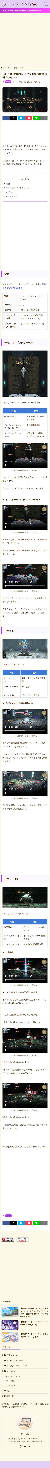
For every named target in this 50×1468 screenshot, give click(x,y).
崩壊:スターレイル (14, 1355)
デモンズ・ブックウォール (17, 187)
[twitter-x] (21, 1446)
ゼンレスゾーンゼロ (14, 1360)
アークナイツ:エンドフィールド (19, 1365)
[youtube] (25, 1446)
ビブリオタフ (12, 196)
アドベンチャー (11, 1386)
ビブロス (10, 192)
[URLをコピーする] (44, 118)
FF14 (8, 82)
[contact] (28, 1446)
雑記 (8, 1390)
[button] (6, 118)
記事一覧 (10, 1396)
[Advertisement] (25, 39)
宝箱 (8, 183)
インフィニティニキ (13, 1376)
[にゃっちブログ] (25, 4)
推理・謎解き (11, 1381)
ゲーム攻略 (11, 1371)
